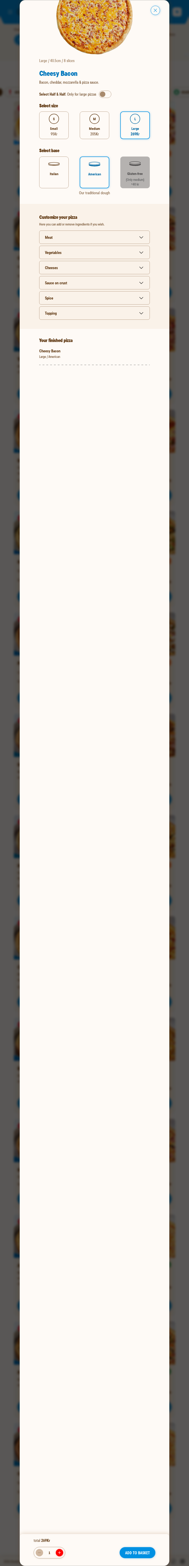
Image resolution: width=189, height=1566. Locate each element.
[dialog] (94, 783)
